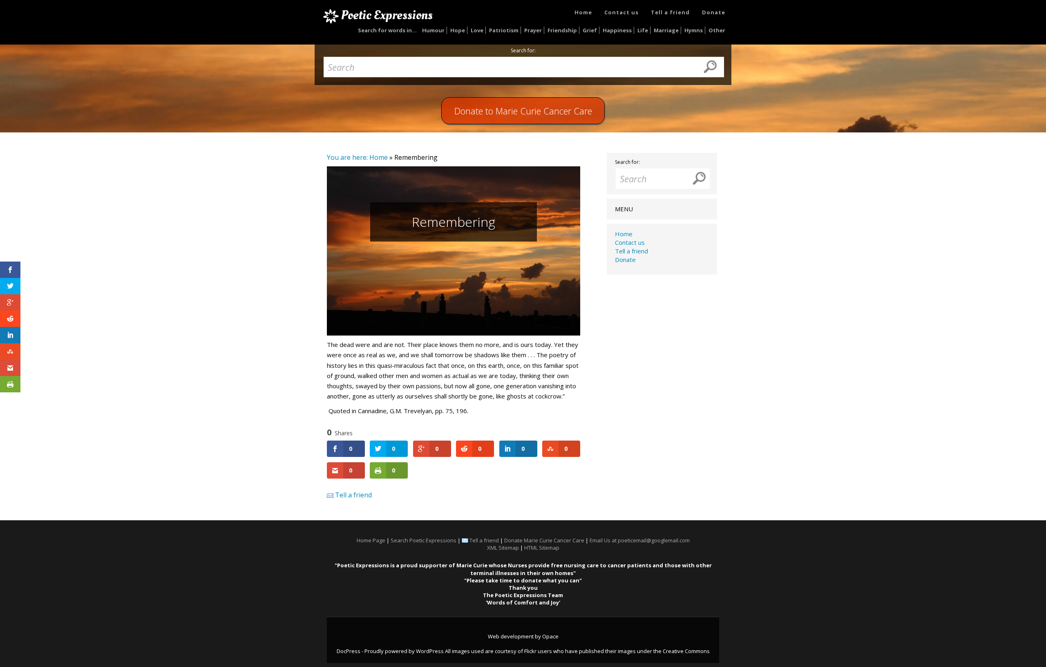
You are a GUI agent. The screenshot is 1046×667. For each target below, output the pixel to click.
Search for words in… (387, 30)
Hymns (693, 30)
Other (717, 30)
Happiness (617, 30)
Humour (433, 30)
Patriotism (504, 30)
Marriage (666, 30)
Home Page (371, 540)
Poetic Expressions (387, 15)
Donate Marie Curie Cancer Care (544, 540)
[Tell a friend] (330, 494)
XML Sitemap (503, 547)
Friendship (562, 30)
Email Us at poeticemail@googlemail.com (640, 540)
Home (583, 12)
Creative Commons (686, 651)
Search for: (523, 50)
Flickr (530, 651)
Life (642, 30)
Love (477, 30)
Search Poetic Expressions (423, 540)
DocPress (348, 651)
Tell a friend (670, 12)
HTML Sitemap (541, 547)
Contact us (621, 12)
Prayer (533, 30)
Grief (590, 30)
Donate (713, 12)
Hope (457, 30)
